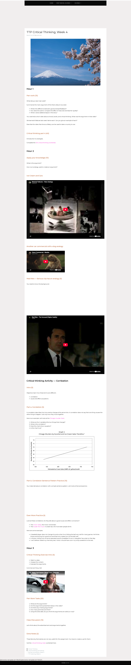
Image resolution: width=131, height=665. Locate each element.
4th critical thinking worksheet (46, 142)
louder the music (38, 526)
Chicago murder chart (57, 418)
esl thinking (40, 650)
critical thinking (32, 650)
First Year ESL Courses (63, 3)
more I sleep (37, 525)
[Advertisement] (65, 15)
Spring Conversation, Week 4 (36, 652)
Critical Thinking (32, 649)
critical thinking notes (39, 643)
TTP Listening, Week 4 (34, 654)
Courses (77, 3)
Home (51, 3)
